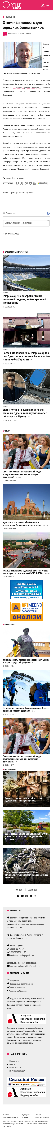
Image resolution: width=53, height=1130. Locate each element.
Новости (10, 17)
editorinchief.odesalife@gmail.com (24, 966)
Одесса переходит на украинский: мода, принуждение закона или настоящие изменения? (22, 474)
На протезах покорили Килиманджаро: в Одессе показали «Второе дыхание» (26, 709)
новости (22, 193)
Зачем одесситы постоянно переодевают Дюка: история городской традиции (26, 661)
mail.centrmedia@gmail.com (22, 955)
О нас (19, 889)
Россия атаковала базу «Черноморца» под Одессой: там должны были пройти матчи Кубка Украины (26, 356)
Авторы (32, 889)
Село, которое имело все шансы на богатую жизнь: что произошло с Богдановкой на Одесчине (26, 837)
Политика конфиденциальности (10, 1116)
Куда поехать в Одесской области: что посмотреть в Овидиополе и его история (22, 524)
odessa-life (12, 34)
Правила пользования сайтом (42, 1116)
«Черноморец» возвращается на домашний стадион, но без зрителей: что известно (25, 299)
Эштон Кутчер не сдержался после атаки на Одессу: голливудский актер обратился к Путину (25, 413)
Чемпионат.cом (17, 178)
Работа (12, 1064)
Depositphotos (15, 1067)
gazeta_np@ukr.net (18, 991)
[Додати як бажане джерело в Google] (43, 183)
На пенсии (14, 1061)
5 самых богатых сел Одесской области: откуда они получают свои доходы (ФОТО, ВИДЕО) (25, 572)
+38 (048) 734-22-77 (18, 952)
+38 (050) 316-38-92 (18, 987)
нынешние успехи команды (26, 88)
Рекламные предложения (21, 984)
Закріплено (43, 5)
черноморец (30, 193)
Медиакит (14, 980)
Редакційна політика (26, 1116)
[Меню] (48, 5)
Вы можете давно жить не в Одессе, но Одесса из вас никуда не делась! (23, 799)
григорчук (14, 193)
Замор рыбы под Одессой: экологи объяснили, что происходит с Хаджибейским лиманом (26, 875)
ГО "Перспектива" (17, 1071)
